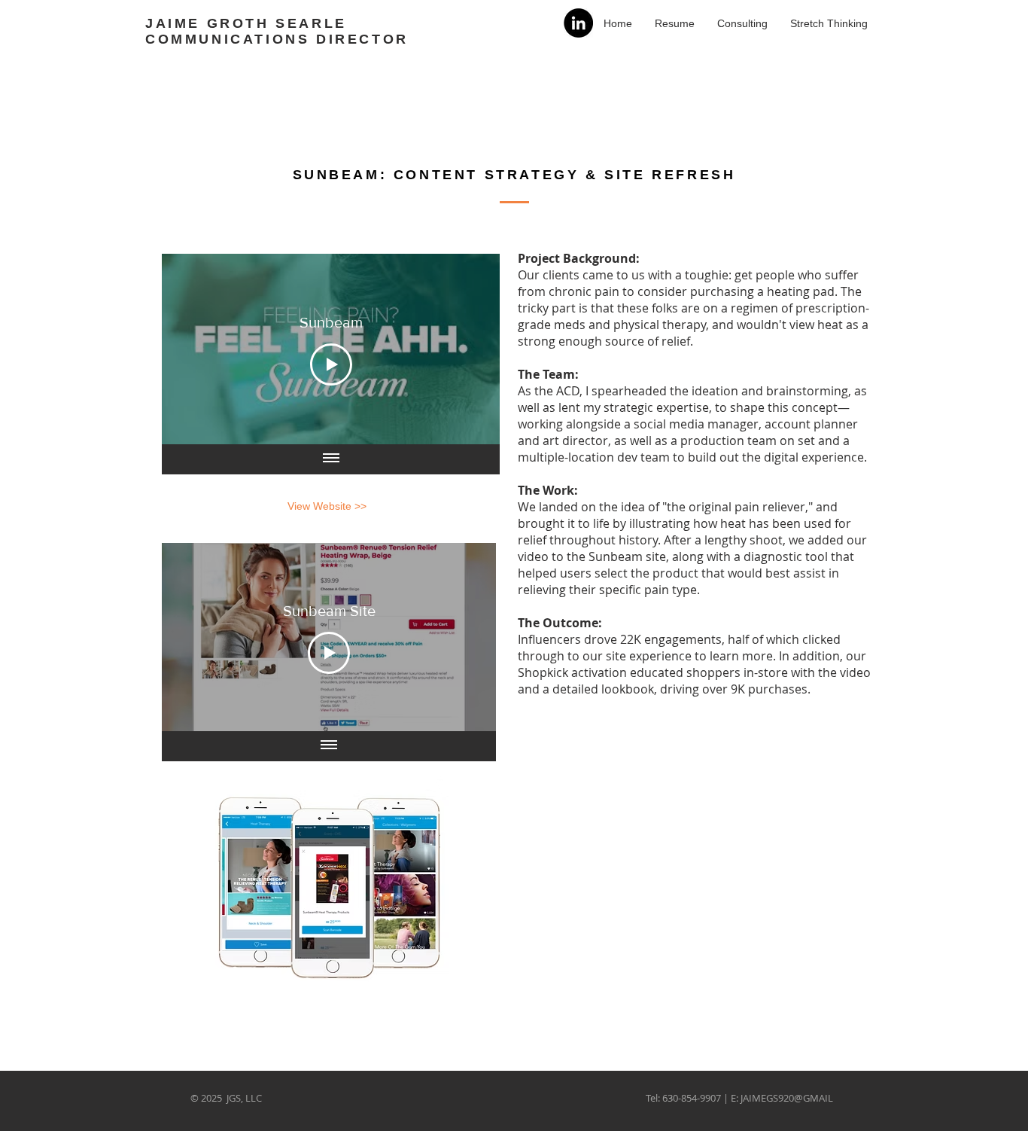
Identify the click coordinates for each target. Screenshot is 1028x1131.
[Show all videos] (331, 459)
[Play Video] (331, 364)
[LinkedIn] (578, 23)
